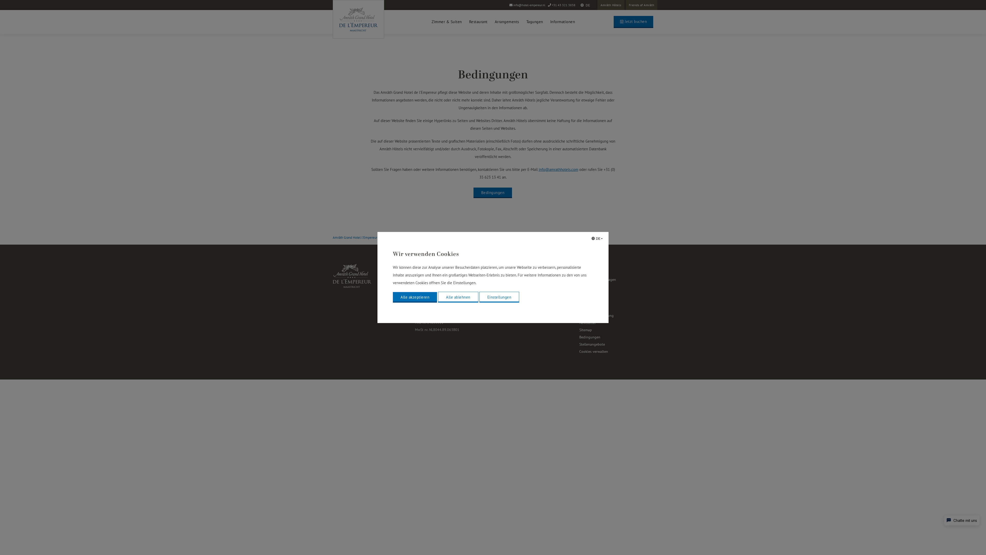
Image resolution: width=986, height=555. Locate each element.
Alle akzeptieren (415, 297)
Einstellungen (499, 297)
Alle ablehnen (458, 297)
